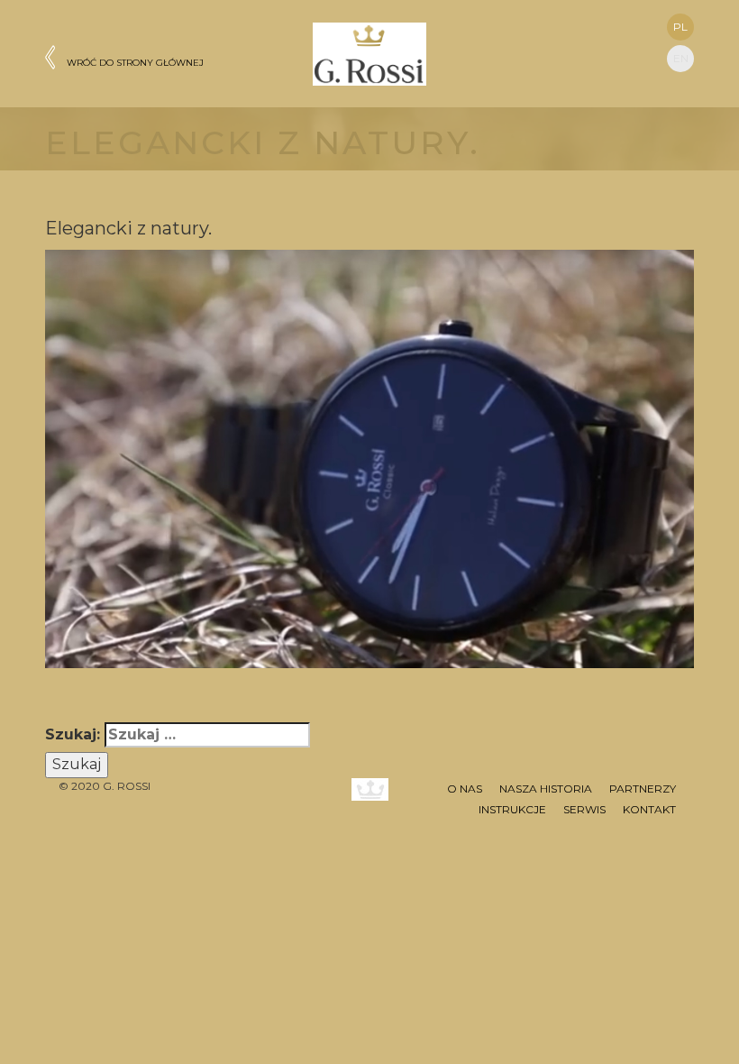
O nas (464, 788)
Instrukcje (512, 809)
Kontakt (649, 809)
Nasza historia (545, 788)
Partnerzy (642, 788)
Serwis (584, 809)
